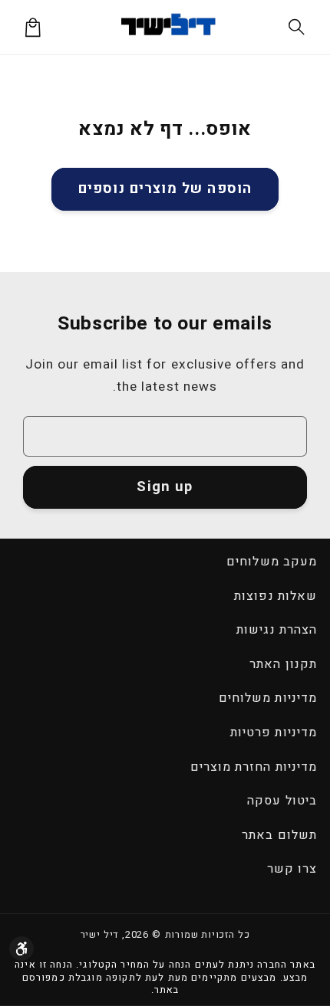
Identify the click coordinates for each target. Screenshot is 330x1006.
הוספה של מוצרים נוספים (165, 189)
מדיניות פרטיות (273, 732)
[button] (297, 27)
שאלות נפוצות (275, 596)
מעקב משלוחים (271, 561)
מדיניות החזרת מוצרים (253, 767)
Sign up (165, 487)
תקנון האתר (282, 664)
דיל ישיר (100, 935)
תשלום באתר (279, 835)
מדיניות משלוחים (268, 698)
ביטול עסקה (281, 800)
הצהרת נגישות (276, 630)
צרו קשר (292, 869)
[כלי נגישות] (21, 948)
